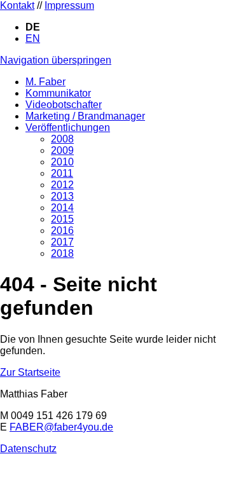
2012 (62, 184)
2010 (62, 161)
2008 (62, 139)
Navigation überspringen (55, 60)
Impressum (69, 5)
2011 (62, 173)
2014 (62, 207)
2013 (62, 196)
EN (32, 38)
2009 (62, 150)
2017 (62, 242)
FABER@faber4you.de (61, 427)
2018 (62, 253)
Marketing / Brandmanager (85, 116)
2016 (62, 230)
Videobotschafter (63, 104)
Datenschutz (28, 448)
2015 (62, 219)
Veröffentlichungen (67, 127)
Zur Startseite (30, 372)
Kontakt (17, 5)
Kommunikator (58, 93)
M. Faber (45, 81)
